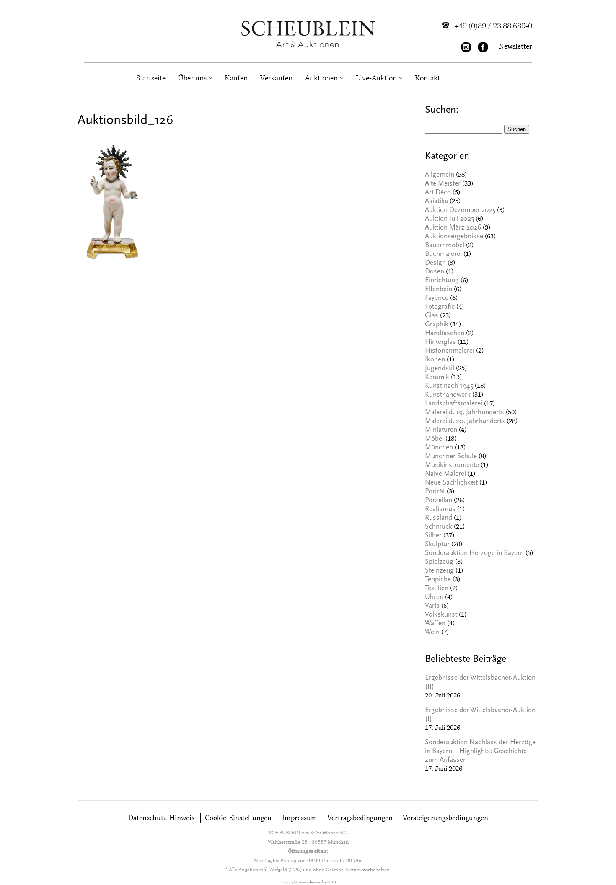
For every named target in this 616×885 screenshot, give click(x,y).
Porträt (435, 491)
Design (435, 263)
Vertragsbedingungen (360, 818)
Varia (432, 606)
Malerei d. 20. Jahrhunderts (465, 421)
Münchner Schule (451, 456)
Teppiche (438, 579)
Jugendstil (439, 368)
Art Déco (438, 192)
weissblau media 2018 (317, 882)
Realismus (440, 509)
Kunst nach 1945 (449, 386)
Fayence (436, 298)
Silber (433, 535)
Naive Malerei (445, 474)
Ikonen (435, 360)
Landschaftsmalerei (453, 404)
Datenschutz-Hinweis (161, 818)
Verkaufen (276, 78)
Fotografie (440, 307)
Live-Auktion (376, 78)
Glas (431, 316)
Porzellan (438, 500)
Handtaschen (444, 333)
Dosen (434, 272)
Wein (432, 632)
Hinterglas (440, 342)
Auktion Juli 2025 (449, 219)
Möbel (434, 439)
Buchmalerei (443, 254)
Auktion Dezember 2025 (460, 210)
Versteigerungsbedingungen (445, 818)
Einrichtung (442, 280)
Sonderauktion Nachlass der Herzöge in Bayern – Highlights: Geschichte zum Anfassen (480, 751)
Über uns (192, 78)
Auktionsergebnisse (454, 236)
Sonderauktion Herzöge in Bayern (474, 553)
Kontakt (427, 78)
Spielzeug (439, 562)
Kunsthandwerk (448, 395)
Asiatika (436, 201)
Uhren (434, 597)
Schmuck (438, 527)
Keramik (437, 377)
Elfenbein (438, 289)
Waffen (435, 623)
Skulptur (437, 544)
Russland (438, 518)
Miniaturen (441, 430)
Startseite (151, 78)
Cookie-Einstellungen (238, 818)
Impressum (299, 818)
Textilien (436, 588)
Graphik (436, 324)
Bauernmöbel (444, 245)
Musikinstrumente (452, 465)
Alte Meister (443, 184)
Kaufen (236, 78)
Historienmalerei (449, 351)
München (439, 448)
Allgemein (439, 175)
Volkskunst (441, 615)
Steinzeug (439, 571)
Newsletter (515, 47)
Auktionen (321, 78)
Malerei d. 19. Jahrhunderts (464, 412)
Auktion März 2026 (453, 228)
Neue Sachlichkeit (451, 483)
